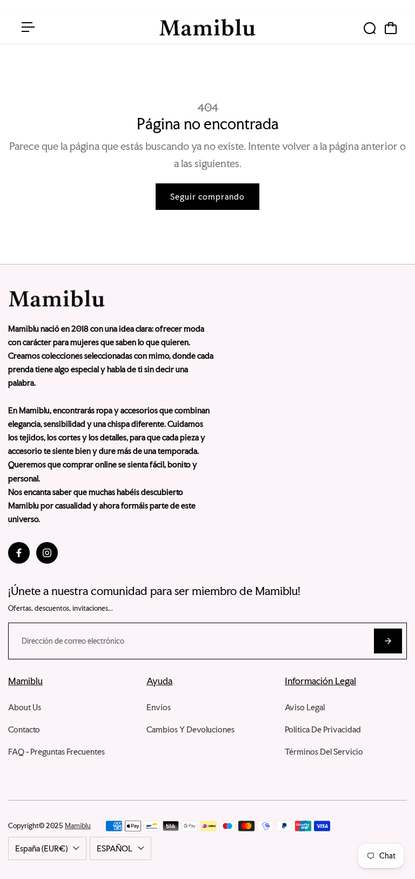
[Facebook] (19, 553)
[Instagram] (47, 553)
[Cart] (391, 28)
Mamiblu (78, 826)
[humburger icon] (28, 27)
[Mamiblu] (207, 27)
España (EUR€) (41, 848)
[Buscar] (370, 28)
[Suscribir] (388, 641)
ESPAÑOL (114, 848)
